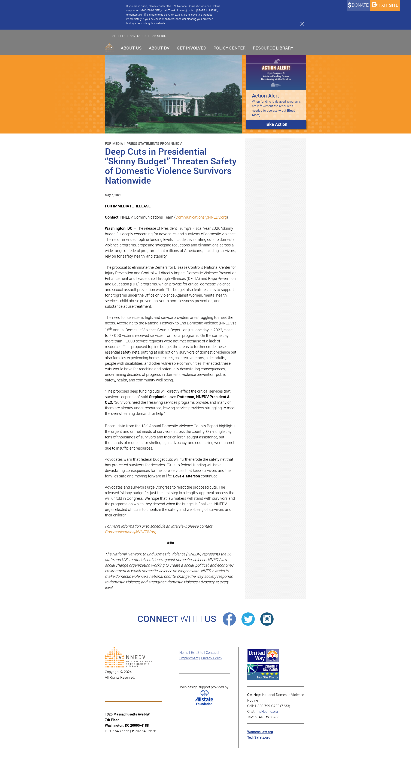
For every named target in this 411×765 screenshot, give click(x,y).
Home (109, 47)
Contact (211, 653)
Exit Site (197, 653)
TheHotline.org (267, 712)
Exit (388, 5)
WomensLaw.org (260, 732)
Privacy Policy (211, 658)
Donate (360, 5)
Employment (188, 658)
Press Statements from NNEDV (154, 144)
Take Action (276, 124)
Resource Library (273, 48)
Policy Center (229, 48)
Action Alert (265, 96)
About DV (159, 48)
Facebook (229, 619)
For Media (158, 36)
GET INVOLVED (191, 48)
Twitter (248, 619)
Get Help (118, 36)
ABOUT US (131, 48)
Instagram (267, 619)
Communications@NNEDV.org (201, 217)
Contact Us (138, 36)
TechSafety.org (258, 737)
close (300, 23)
